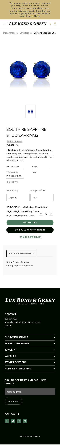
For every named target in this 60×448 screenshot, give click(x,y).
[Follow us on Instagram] (19, 421)
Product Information (21, 254)
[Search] (50, 23)
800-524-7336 (11, 319)
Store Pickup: (12, 190)
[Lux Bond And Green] (30, 301)
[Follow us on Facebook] (7, 421)
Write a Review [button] (14, 141)
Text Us (8, 325)
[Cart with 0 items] (55, 24)
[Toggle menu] (5, 24)
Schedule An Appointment (30, 230)
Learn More (33, 16)
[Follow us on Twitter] (13, 421)
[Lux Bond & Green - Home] (28, 24)
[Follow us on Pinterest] (25, 421)
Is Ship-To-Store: (38, 190)
